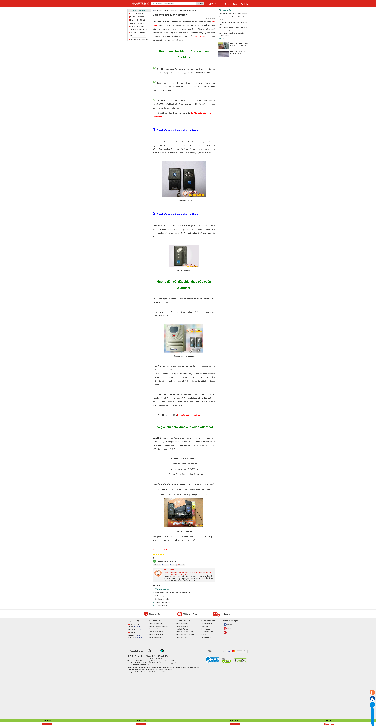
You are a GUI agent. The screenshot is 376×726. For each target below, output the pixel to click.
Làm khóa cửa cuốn (170, 10)
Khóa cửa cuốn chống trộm (188, 415)
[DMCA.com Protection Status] (240, 662)
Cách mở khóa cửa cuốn (162, 602)
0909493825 (141, 23)
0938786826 (139, 14)
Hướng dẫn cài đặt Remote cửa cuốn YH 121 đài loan (239, 44)
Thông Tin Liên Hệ (206, 637)
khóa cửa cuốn (199, 36)
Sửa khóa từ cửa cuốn (162, 599)
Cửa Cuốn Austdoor (182, 623)
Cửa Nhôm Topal (181, 637)
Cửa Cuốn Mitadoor (182, 626)
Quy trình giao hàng (155, 637)
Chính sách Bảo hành (155, 623)
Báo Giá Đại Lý (205, 626)
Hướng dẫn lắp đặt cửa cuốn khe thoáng (237, 52)
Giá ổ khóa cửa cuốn (161, 605)
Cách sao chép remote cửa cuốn (165, 596)
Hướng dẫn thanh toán (156, 634)
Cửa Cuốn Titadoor (182, 629)
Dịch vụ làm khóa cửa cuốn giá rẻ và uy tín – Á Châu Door (172, 592)
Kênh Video (204, 634)
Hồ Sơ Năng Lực (206, 629)
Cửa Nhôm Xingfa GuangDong (185, 634)
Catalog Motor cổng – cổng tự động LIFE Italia (233, 13)
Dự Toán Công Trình (207, 632)
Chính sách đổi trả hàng (156, 629)
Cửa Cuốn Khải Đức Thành (184, 632)
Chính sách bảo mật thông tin (158, 626)
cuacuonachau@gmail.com (139, 39)
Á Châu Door (169, 570)
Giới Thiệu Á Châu (206, 623)
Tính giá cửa (329, 724)
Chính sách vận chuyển (156, 631)
